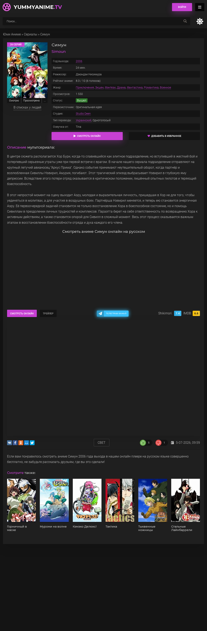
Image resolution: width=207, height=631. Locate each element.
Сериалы (30, 34)
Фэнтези (110, 87)
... (45, 100)
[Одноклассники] (20, 442)
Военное (165, 87)
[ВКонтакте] (9, 442)
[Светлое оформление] (199, 21)
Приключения (85, 87)
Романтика (151, 87)
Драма (121, 87)
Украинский (83, 120)
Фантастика (135, 87)
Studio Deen (83, 113)
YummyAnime (38, 7)
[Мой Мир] (26, 442)
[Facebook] (15, 442)
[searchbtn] (185, 21)
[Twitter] (32, 442)
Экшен (99, 87)
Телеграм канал (116, 313)
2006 (79, 61)
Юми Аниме (12, 34)
